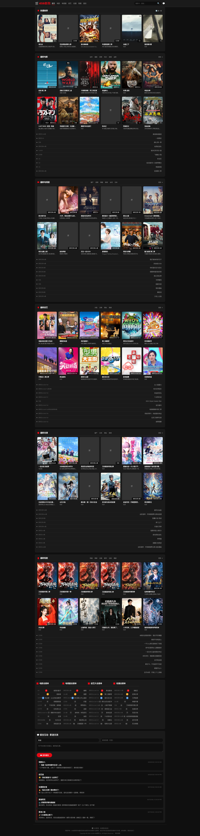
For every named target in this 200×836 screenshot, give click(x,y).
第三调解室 (105, 341)
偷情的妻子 (49, 690)
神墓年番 (126, 701)
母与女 (41, 44)
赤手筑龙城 (100, 660)
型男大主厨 (84, 377)
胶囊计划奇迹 (100, 543)
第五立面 (126, 216)
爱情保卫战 (100, 709)
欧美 (106, 182)
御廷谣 (100, 292)
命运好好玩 (100, 393)
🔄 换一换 (159, 11)
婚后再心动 (74, 720)
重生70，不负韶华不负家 (100, 664)
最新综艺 (44, 307)
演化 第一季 (100, 142)
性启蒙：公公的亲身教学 (49, 698)
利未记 (104, 126)
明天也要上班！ (44, 251)
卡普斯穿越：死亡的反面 (89, 90)
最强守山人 (100, 668)
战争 (115, 57)
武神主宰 (126, 694)
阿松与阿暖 (127, 251)
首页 (53, 3)
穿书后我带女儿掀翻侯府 (100, 648)
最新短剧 (44, 558)
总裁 (100, 558)
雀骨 (74, 716)
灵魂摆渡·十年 (74, 723)
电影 (58, 3)
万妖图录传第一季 (65, 592)
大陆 (96, 307)
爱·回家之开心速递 (74, 698)
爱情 (100, 57)
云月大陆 (63, 502)
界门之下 (100, 522)
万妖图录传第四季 (129, 592)
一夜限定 (100, 138)
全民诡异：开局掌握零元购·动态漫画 (100, 547)
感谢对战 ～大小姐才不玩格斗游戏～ (135, 466)
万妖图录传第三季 (108, 592)
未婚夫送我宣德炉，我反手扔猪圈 (100, 635)
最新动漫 (44, 433)
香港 (97, 182)
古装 (110, 558)
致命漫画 (100, 288)
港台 (105, 307)
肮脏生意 (100, 284)
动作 (91, 57)
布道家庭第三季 (107, 44)
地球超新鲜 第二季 (100, 409)
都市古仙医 (100, 510)
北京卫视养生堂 (100, 417)
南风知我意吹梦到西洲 (151, 627)
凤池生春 (41, 627)
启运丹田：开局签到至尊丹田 (132, 502)
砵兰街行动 (42, 216)
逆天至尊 (126, 720)
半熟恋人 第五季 (44, 377)
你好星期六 (84, 341)
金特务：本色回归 (74, 712)
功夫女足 (49, 720)
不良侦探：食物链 (49, 705)
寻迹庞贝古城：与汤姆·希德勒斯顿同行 (72, 126)
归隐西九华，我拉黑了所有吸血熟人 (113, 627)
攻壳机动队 (100, 146)
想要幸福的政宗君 (100, 272)
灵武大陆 (126, 712)
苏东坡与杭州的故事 (108, 502)
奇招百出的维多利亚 (87, 466)
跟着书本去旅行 (86, 126)
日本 (116, 182)
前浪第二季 (100, 171)
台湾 (111, 182)
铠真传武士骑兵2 (100, 530)
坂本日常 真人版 (100, 150)
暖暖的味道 (63, 341)
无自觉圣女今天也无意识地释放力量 (50, 502)
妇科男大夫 (49, 709)
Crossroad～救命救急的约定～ (154, 216)
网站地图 (117, 833)
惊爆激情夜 (49, 701)
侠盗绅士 (105, 90)
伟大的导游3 (100, 389)
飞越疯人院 (100, 155)
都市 (105, 558)
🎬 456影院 (43, 3)
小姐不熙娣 (100, 705)
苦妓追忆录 (49, 723)
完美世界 (126, 709)
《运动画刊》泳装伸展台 (100, 163)
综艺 (69, 3)
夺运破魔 (63, 627)
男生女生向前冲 (128, 341)
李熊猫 (100, 539)
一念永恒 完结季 (44, 466)
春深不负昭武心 (100, 639)
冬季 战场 (126, 90)
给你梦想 (63, 251)
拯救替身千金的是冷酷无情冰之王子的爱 (157, 466)
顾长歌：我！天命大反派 (89, 502)
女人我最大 (100, 385)
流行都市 (100, 405)
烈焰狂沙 (126, 126)
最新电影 (44, 57)
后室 (49, 716)
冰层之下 (126, 44)
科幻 (105, 57)
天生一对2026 (86, 251)
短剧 (79, 3)
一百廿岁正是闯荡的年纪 (100, 652)
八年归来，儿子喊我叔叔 (131, 627)
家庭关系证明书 (86, 216)
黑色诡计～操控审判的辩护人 (111, 216)
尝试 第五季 (100, 276)
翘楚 (74, 694)
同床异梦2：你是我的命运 (100, 413)
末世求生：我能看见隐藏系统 (100, 656)
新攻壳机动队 (100, 535)
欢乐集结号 (148, 341)
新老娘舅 (126, 377)
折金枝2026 (100, 263)
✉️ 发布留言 (44, 755)
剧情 (110, 57)
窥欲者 (49, 694)
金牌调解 (100, 421)
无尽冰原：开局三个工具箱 (100, 672)
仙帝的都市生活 (149, 592)
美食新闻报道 (100, 134)
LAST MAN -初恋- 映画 (46, 126)
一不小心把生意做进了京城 (100, 643)
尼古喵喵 (126, 723)
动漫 (74, 3)
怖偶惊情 (100, 167)
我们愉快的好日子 (100, 259)
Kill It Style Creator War (100, 401)
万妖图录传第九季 (87, 592)
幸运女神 (147, 90)
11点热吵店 (100, 397)
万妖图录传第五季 (108, 466)
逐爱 (74, 709)
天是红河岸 (100, 526)
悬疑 (115, 558)
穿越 (91, 558)
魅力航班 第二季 (149, 251)
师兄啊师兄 (148, 502)
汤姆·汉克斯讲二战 (66, 90)
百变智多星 (148, 377)
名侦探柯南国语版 (126, 716)
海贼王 (126, 690)
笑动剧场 (63, 377)
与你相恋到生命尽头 (66, 466)
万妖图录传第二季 (44, 592)
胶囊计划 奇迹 (100, 518)
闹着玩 (100, 720)
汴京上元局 (100, 296)
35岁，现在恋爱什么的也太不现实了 (71, 216)
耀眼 (74, 690)
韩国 (101, 182)
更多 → (160, 57)
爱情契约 (105, 251)
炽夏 (74, 701)
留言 (84, 3)
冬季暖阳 (100, 280)
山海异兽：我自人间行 (88, 627)
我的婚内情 (148, 44)
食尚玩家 (100, 712)
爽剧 (96, 558)
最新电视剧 (45, 182)
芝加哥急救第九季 (65, 44)
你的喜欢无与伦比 (100, 268)
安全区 (100, 159)
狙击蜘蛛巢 (84, 44)
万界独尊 (126, 698)
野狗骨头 (74, 705)
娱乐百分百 (105, 377)
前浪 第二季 (42, 90)
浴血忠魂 (147, 126)
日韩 (100, 307)
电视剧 (64, 3)
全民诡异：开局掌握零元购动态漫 (100, 514)
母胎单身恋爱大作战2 (46, 341)
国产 (92, 182)
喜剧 (96, 57)
